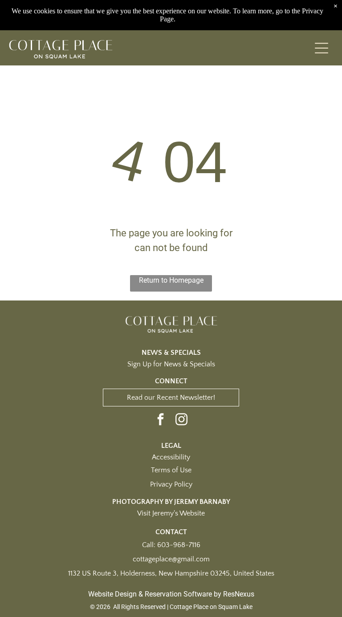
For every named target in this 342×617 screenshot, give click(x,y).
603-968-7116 (178, 545)
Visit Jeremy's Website (171, 513)
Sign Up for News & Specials (171, 364)
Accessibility (171, 457)
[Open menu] (321, 48)
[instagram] (181, 420)
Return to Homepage (171, 280)
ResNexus (238, 594)
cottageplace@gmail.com (171, 559)
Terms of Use (171, 470)
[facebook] (160, 420)
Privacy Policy (171, 484)
